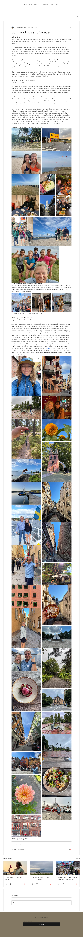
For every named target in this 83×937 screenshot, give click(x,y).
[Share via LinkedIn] (20, 844)
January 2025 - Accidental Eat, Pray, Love (40, 878)
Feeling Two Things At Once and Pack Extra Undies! (67, 878)
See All (78, 858)
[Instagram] (41, 934)
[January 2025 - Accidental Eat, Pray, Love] (41, 868)
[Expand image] (26, 139)
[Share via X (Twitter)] (16, 844)
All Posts (5, 16)
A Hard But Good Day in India (13, 878)
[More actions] (70, 27)
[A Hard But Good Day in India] (15, 868)
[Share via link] (24, 844)
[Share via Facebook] (12, 844)
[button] (77, 16)
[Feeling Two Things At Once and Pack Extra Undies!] (68, 868)
